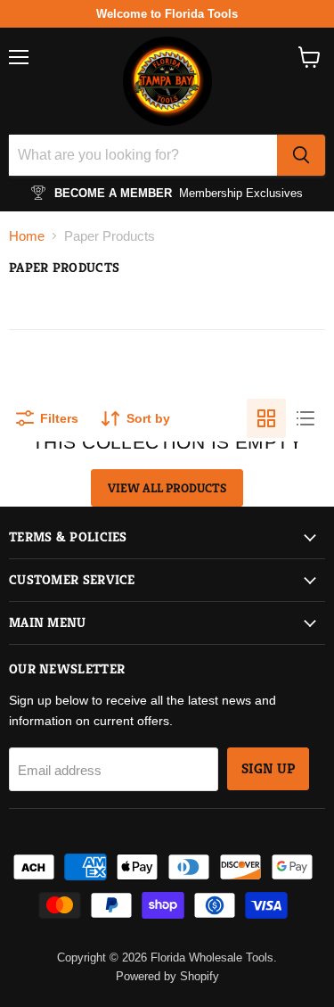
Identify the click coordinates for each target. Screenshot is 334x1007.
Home (27, 235)
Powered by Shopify (167, 976)
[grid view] (266, 418)
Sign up (268, 769)
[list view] (305, 418)
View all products (167, 488)
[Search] (301, 155)
